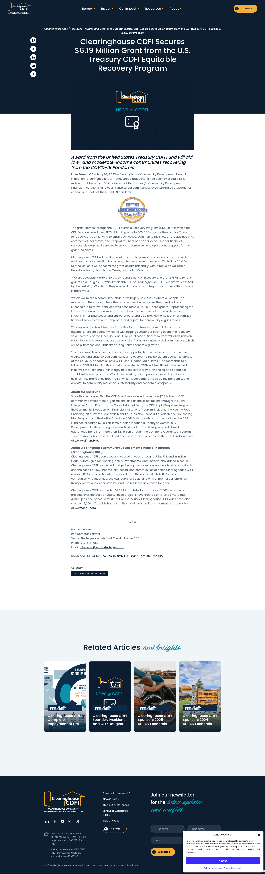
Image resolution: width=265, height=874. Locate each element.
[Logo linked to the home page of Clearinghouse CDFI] (19, 8)
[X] (33, 49)
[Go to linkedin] (47, 821)
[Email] (33, 66)
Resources (153, 8)
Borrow (87, 8)
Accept (223, 860)
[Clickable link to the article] (65, 696)
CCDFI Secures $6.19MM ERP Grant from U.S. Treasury (127, 556)
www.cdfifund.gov (87, 440)
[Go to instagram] (70, 821)
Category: (77, 568)
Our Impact (127, 8)
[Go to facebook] (55, 821)
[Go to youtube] (62, 821)
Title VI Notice (111, 820)
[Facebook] (33, 40)
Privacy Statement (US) (117, 793)
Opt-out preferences (213, 868)
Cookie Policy (111, 799)
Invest (105, 8)
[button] (258, 834)
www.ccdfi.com (85, 508)
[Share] (33, 74)
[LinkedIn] (33, 57)
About (174, 8)
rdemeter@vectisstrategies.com (102, 547)
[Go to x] (78, 821)
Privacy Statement (232, 868)
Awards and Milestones (89, 573)
